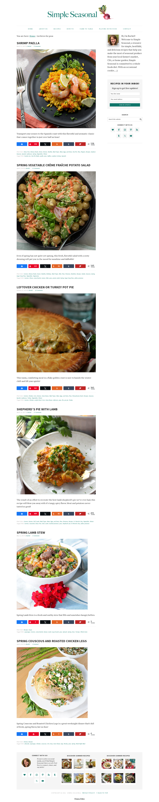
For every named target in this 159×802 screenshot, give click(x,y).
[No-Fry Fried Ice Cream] (130, 767)
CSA (48, 744)
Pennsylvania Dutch (77, 396)
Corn (35, 396)
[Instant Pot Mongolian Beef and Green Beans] (67, 767)
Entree (40, 152)
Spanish (64, 156)
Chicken (31, 396)
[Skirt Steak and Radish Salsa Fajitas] (130, 782)
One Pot (75, 152)
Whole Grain (83, 632)
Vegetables (40, 154)
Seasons (19, 154)
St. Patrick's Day (78, 521)
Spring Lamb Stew (31, 532)
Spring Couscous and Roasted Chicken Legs (52, 641)
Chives (31, 278)
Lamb (37, 521)
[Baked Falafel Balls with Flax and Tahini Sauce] (118, 767)
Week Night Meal (80, 744)
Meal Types (56, 152)
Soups (30, 630)
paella (41, 156)
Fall (34, 521)
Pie (63, 400)
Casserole (32, 523)
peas (45, 156)
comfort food (37, 400)
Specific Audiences (27, 154)
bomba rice (27, 156)
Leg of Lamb (55, 632)
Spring (34, 154)
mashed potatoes (54, 523)
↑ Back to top (102, 793)
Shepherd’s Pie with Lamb (37, 409)
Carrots (26, 274)
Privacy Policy (88, 793)
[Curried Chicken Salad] (118, 782)
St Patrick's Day (75, 523)
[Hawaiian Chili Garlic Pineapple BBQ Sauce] (90, 767)
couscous (43, 744)
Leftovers (55, 400)
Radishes (73, 274)
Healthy (50, 152)
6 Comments (35, 536)
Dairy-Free (27, 152)
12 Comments (36, 168)
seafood (54, 156)
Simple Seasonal (79, 11)
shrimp (59, 156)
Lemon (43, 278)
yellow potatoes (78, 278)
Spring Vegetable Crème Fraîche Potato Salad (53, 165)
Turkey (29, 398)
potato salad (56, 278)
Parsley (66, 744)
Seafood (93, 152)
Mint (60, 274)
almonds (26, 744)
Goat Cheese (56, 744)
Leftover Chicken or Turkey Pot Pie (45, 287)
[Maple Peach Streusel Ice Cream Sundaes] (90, 782)
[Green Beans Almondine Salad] (67, 782)
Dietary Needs (34, 152)
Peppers (83, 152)
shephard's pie (67, 523)
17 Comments (37, 412)
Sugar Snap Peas (21, 276)
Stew (73, 632)
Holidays (48, 274)
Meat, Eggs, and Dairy (66, 152)
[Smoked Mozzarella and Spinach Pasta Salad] (106, 767)
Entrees (45, 152)
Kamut (45, 632)
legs (62, 744)
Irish (43, 523)
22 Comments (39, 290)
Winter (45, 154)
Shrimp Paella (28, 43)
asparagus (27, 632)
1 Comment (35, 644)
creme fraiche (37, 278)
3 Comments (37, 46)
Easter (39, 274)
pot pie (66, 400)
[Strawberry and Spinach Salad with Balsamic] (106, 782)
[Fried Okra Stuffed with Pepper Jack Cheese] (79, 782)
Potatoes (67, 274)
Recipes (88, 152)
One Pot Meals (35, 156)
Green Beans (45, 396)
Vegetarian (36, 276)
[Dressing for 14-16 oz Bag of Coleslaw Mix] (79, 767)
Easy (51, 744)
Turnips (77, 632)
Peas (79, 152)
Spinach (65, 632)
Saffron (49, 156)
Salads (83, 274)
